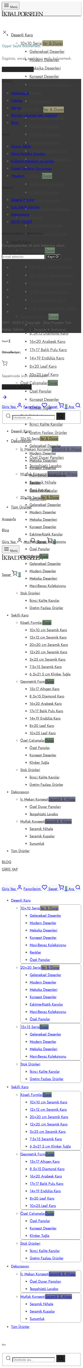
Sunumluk (37, 843)
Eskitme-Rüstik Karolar (48, 151)
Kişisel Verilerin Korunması (31, 168)
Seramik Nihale (43, 482)
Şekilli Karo (20, 615)
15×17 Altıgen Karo (44, 688)
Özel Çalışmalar (39, 383)
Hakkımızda (20, 93)
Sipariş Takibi (21, 146)
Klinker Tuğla (39, 762)
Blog (5, 530)
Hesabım (17, 175)
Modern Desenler (44, 126)
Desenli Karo (22, 35)
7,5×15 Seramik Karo (48, 300)
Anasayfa (9, 519)
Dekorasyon (20, 214)
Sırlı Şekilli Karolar (25, 207)
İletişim (16, 107)
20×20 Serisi (42, 110)
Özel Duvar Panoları (45, 806)
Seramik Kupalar (42, 836)
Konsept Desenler (44, 76)
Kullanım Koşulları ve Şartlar (32, 161)
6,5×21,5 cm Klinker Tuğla (52, 308)
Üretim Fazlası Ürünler (48, 234)
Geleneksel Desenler (47, 52)
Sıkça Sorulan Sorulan (28, 153)
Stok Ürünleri (31, 217)
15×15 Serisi (36, 176)
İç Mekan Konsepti (47, 799)
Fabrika (16, 100)
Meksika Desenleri (45, 68)
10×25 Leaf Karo (43, 733)
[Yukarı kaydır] (4, 398)
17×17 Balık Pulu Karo (48, 350)
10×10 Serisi (41, 43)
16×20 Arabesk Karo (47, 341)
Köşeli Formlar (37, 250)
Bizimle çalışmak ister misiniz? (34, 115)
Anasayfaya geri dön (18, 69)
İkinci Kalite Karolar (46, 225)
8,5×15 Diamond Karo (49, 333)
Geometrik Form (39, 317)
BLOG (6, 862)
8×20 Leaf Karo (43, 366)
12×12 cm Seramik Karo (50, 267)
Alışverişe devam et (17, 387)
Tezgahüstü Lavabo (44, 814)
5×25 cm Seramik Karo (50, 292)
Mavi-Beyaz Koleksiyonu (50, 85)
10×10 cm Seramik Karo (48, 630)
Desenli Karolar (23, 199)
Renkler (36, 93)
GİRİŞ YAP (10, 869)
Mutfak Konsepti (46, 821)
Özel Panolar (41, 101)
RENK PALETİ (21, 221)
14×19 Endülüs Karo (47, 358)
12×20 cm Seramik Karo (51, 283)
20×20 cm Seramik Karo (51, 275)
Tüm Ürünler (21, 507)
